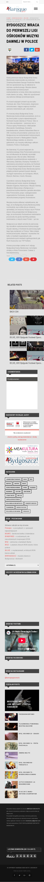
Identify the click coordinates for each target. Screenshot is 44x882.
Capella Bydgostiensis (13, 499)
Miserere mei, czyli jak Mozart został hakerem (19, 704)
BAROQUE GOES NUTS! (33, 808)
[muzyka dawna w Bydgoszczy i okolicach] (22, 465)
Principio (8, 528)
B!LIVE (26, 18)
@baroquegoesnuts (12, 678)
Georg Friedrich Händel (13, 487)
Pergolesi (26, 511)
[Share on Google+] (37, 51)
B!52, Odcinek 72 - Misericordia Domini (27, 773)
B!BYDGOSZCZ (17, 18)
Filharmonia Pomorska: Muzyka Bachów (29, 725)
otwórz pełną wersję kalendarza (19, 437)
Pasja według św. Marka (13, 511)
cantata (16, 483)
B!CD (7, 545)
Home (9, 18)
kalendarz (9, 491)
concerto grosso (30, 503)
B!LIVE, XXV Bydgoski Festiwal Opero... (26, 337)
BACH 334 (14, 311)
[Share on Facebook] (26, 51)
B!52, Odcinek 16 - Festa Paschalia (28, 744)
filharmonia (10, 507)
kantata (8, 483)
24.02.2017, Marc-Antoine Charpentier (28, 793)
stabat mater (10, 495)
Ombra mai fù (24, 753)
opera (25, 487)
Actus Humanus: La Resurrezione (27, 783)
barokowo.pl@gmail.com (33, 820)
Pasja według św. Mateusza (14, 503)
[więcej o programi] (22, 428)
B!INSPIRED (9, 536)
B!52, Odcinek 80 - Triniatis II (26, 764)
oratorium (27, 491)
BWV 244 (19, 495)
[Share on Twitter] (31, 51)
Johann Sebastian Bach (13, 479)
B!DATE (24, 483)
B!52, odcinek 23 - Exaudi (29, 733)
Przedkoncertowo (26, 714)
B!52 (31, 479)
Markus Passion (21, 507)
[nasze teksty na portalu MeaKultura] (22, 454)
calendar (33, 487)
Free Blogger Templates (21, 871)
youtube (18, 491)
